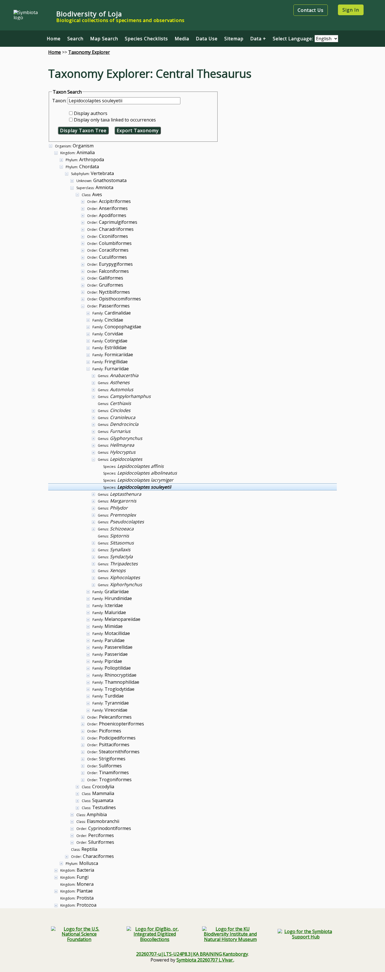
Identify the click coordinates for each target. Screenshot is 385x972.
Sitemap (234, 38)
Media (182, 38)
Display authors (90, 113)
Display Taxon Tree (83, 130)
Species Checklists (146, 38)
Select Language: (294, 39)
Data (256, 38)
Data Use (207, 38)
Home (54, 38)
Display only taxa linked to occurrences (115, 120)
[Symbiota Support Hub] (306, 934)
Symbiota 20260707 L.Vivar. (205, 960)
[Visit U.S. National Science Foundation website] (79, 934)
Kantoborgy (235, 954)
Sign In (350, 10)
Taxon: (60, 101)
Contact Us (311, 10)
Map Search (104, 38)
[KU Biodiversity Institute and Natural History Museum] (230, 934)
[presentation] (192, 525)
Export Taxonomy (138, 130)
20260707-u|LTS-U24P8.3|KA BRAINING (179, 954)
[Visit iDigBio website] (155, 934)
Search (75, 38)
